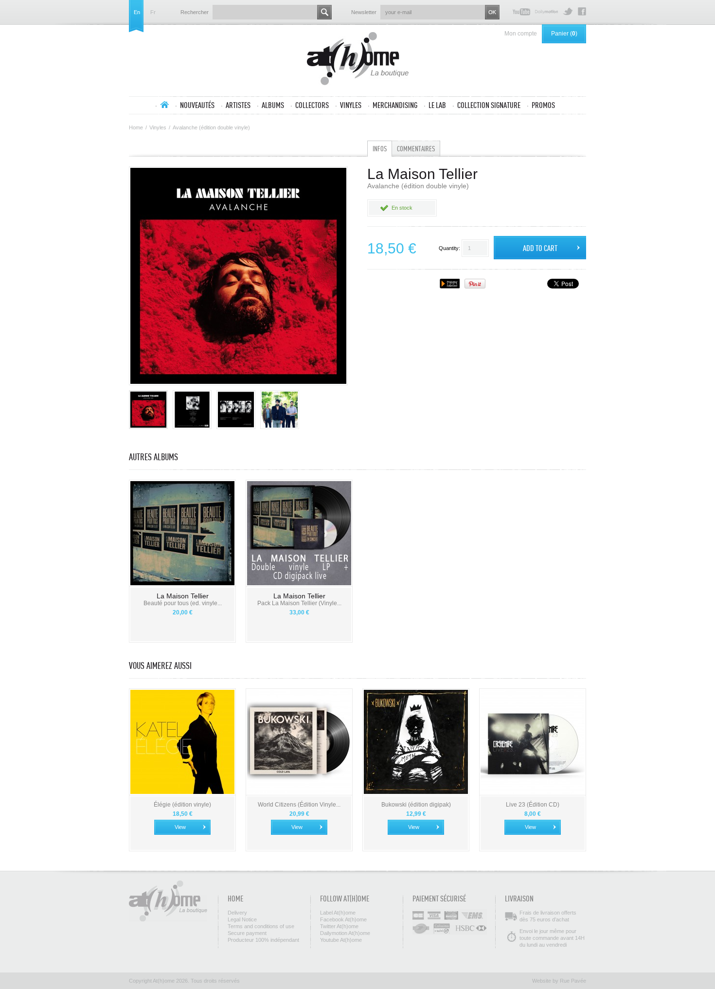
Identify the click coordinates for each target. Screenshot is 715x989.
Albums (273, 105)
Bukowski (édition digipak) (416, 804)
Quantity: (449, 248)
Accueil (164, 104)
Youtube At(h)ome (521, 11)
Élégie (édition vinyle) (182, 804)
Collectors (312, 105)
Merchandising (395, 105)
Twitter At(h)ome (568, 11)
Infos (380, 148)
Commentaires (416, 148)
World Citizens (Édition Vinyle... (299, 804)
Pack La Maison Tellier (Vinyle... (299, 603)
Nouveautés (197, 105)
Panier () (564, 33)
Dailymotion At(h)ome (546, 11)
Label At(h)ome (338, 913)
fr (153, 12)
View (180, 827)
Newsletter (363, 12)
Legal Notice (242, 919)
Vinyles (350, 105)
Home (136, 127)
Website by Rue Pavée (559, 981)
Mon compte (520, 33)
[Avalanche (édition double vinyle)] (148, 410)
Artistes (238, 105)
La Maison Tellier (183, 596)
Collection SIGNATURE (488, 105)
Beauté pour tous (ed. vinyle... (182, 603)
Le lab (437, 105)
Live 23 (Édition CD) (532, 804)
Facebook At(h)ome (582, 11)
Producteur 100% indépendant (263, 940)
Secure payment (247, 933)
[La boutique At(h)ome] (358, 59)
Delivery (237, 913)
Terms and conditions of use (261, 926)
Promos (543, 105)
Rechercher (194, 12)
